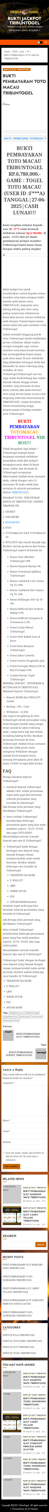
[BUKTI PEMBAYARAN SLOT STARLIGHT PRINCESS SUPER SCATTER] (12, 1444)
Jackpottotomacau (10, 1016)
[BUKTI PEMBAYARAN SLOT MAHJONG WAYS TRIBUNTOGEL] (12, 1194)
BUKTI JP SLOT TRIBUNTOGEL (16, 69)
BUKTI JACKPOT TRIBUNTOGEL (24, 20)
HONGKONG (12, 522)
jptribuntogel (24, 1016)
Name (7, 1120)
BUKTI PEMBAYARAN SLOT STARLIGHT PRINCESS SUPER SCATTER (34, 1445)
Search (9, 1235)
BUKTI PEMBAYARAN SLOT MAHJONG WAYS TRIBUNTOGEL (34, 1194)
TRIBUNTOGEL (20, 492)
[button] (46, 42)
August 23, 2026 (33, 1453)
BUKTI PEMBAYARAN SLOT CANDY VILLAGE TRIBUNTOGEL (34, 1216)
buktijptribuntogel (32, 1012)
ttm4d (16, 1020)
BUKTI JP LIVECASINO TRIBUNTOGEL (22, 1340)
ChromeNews (18, 1508)
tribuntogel (8, 1020)
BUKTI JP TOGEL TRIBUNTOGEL (19, 1353)
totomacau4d (37, 1016)
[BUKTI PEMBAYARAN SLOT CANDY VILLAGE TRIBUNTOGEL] (12, 1215)
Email (6, 1131)
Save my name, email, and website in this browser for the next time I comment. (25, 1156)
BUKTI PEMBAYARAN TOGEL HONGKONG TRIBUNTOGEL (34, 1401)
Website (7, 1142)
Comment (8, 1083)
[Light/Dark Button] (40, 42)
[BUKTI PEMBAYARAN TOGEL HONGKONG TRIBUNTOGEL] (12, 1401)
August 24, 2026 (33, 1201)
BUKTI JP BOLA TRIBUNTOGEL (19, 1335)
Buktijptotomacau (16, 1012)
